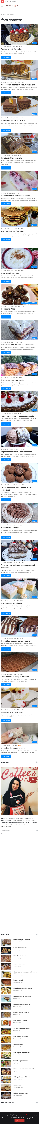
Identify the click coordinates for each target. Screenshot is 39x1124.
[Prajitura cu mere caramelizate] (6, 1006)
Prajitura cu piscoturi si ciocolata (22, 996)
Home (4, 14)
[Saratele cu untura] (6, 1047)
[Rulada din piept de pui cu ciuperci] (6, 990)
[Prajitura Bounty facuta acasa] (6, 942)
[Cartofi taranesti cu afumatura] (6, 1031)
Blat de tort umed (18, 980)
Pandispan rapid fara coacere (13, 120)
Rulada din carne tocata (19, 956)
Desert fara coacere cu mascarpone (15, 641)
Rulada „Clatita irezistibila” (11, 158)
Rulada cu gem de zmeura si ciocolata (23, 1069)
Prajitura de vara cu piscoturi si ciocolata (17, 345)
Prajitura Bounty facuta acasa (21, 939)
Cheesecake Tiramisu (10, 527)
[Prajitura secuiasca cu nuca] (6, 1095)
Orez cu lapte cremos (10, 273)
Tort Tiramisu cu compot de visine (15, 677)
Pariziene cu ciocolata (19, 964)
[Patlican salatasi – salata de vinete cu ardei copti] (6, 974)
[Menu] (2, 7)
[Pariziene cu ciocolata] (6, 966)
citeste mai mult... (6, 826)
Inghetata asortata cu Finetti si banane (16, 452)
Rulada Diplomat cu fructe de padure (15, 196)
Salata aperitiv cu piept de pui (21, 1077)
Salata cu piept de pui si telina (21, 1052)
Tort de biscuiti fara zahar (11, 49)
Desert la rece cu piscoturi (11, 712)
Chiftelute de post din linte (20, 1061)
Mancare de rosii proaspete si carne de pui (17, 1)
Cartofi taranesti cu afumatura (21, 1028)
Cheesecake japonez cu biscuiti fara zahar (18, 85)
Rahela (4, 46)
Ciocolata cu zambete (29, 820)
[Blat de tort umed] (6, 982)
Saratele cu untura (18, 1044)
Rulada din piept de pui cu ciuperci (22, 988)
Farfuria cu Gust (16, 820)
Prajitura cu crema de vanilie (12, 380)
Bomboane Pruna (8, 309)
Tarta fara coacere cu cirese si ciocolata (17, 416)
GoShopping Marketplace (30, 1118)
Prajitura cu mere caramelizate (21, 1004)
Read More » (6, 57)
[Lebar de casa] (6, 1087)
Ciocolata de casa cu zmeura (12, 748)
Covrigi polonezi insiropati (20, 948)
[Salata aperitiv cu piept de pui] (6, 1079)
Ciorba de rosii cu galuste (20, 1020)
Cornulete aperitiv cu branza (21, 1012)
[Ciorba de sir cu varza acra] (6, 1039)
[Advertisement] (19, 882)
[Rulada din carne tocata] (6, 958)
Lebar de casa (17, 1085)
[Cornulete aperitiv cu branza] (6, 1015)
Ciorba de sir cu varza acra (20, 1036)
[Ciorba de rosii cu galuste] (6, 1023)
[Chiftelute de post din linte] (6, 1063)
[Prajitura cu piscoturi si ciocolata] (6, 998)
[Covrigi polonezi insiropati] (6, 950)
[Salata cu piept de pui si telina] (6, 1055)
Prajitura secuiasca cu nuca (20, 1093)
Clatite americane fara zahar (12, 231)
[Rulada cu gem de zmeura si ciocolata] (6, 1071)
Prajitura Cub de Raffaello (11, 603)
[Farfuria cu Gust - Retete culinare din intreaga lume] (12, 6)
